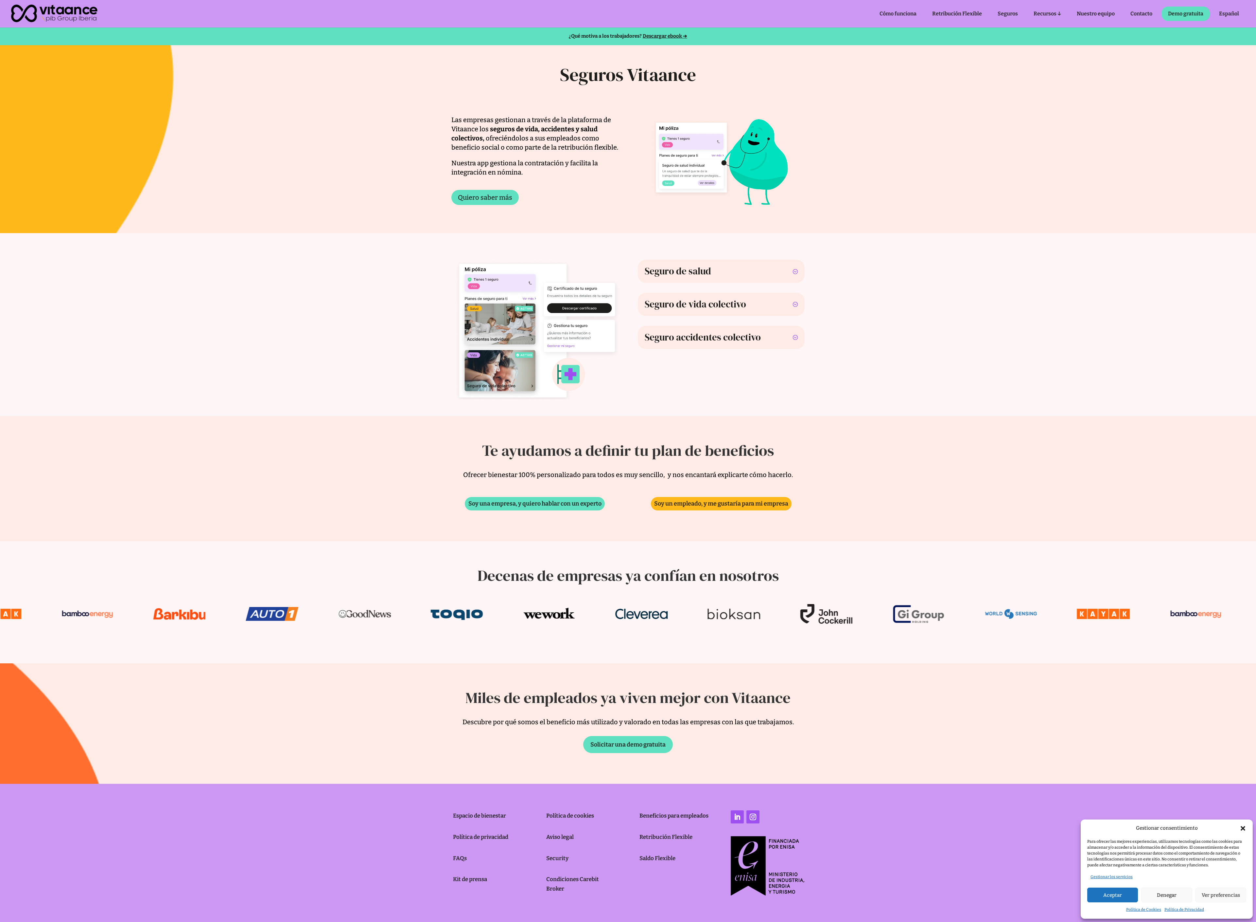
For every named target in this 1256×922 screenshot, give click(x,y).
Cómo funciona (898, 13)
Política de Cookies (1143, 909)
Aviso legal (560, 837)
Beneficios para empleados (673, 815)
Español (1229, 13)
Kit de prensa (470, 879)
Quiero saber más (485, 197)
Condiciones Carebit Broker (572, 884)
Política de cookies (570, 815)
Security (557, 858)
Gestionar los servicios (1111, 877)
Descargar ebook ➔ (665, 36)
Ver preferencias (1221, 895)
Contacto (1141, 13)
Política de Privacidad (1184, 909)
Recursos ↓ (1047, 13)
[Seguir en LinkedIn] (737, 816)
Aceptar (1112, 895)
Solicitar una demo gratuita (628, 744)
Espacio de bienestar (479, 815)
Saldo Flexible (657, 858)
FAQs (460, 858)
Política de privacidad (480, 837)
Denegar (1167, 895)
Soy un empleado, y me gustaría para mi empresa (721, 503)
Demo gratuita (1185, 13)
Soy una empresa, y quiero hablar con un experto (535, 503)
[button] (1243, 828)
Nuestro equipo (1096, 13)
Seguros (1008, 13)
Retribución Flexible (957, 13)
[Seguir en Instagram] (752, 816)
